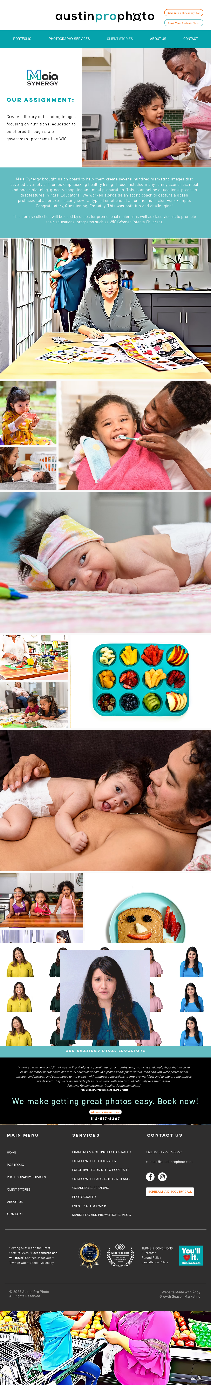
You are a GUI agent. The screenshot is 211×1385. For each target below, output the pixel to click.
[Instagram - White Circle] (162, 1176)
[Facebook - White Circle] (150, 1176)
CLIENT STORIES (18, 1189)
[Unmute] (72, 1034)
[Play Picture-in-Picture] (137, 1034)
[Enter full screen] (144, 1034)
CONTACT (15, 1214)
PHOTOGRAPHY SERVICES (26, 1177)
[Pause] (65, 1034)
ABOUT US (15, 1201)
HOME (11, 1152)
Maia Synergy (28, 179)
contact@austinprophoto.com (169, 1162)
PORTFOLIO (15, 1164)
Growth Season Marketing (179, 1297)
